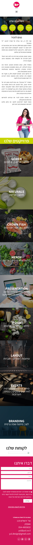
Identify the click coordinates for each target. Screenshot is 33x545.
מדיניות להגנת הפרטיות (16, 507)
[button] (16, 11)
